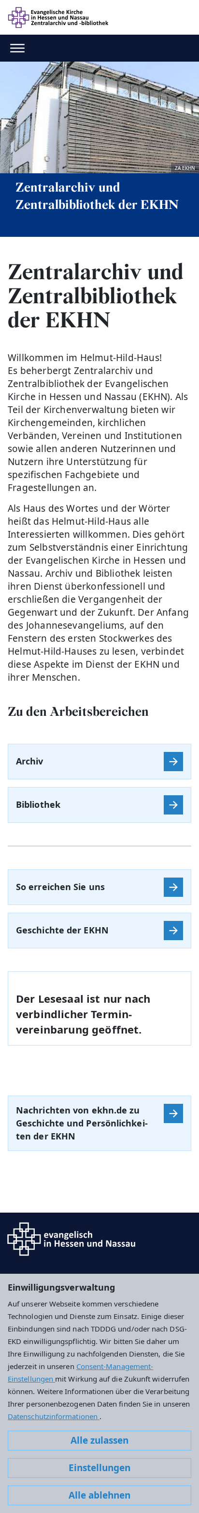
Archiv (29, 761)
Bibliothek (38, 804)
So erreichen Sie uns (60, 886)
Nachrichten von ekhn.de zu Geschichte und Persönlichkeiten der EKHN (82, 1123)
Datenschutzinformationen (54, 1416)
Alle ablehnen (99, 1495)
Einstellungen (99, 1467)
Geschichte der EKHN (62, 930)
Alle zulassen (99, 1440)
